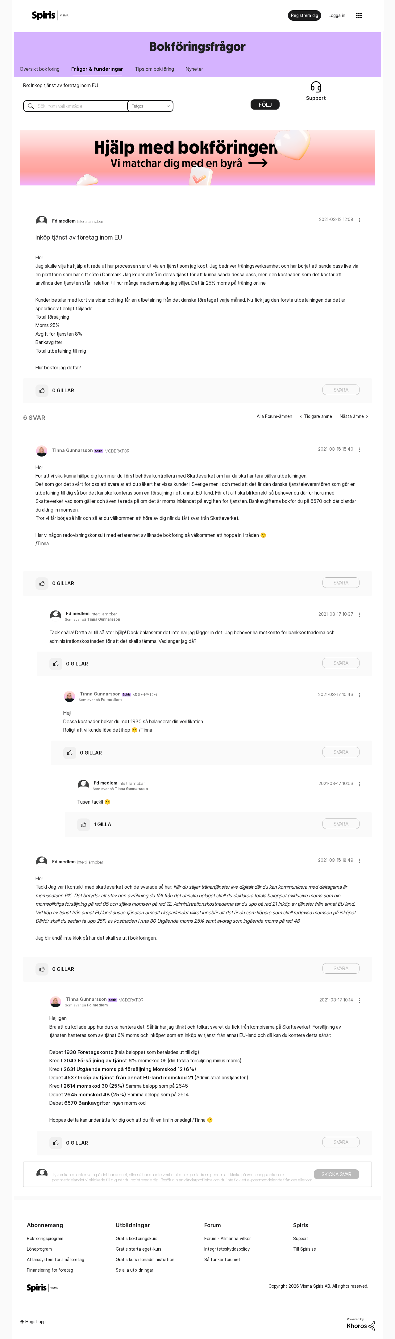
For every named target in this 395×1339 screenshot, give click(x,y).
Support (300, 1238)
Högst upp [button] (35, 1321)
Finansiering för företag (50, 1270)
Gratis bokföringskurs (136, 1238)
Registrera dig (304, 15)
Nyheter (194, 69)
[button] (359, 220)
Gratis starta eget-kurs (138, 1249)
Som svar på (92, 619)
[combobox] (93, 106)
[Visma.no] (50, 16)
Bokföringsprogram (45, 1238)
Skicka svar (336, 1174)
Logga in (337, 15)
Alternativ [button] (265, 106)
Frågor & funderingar (97, 69)
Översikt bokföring (40, 69)
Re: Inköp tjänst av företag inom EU (60, 85)
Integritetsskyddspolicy (227, 1249)
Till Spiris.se (304, 1249)
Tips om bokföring (154, 69)
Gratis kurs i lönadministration (145, 1259)
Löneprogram (39, 1249)
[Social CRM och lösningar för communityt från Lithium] (361, 1324)
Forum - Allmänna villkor (227, 1238)
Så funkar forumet (222, 1259)
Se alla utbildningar (134, 1270)
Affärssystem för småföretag (55, 1259)
